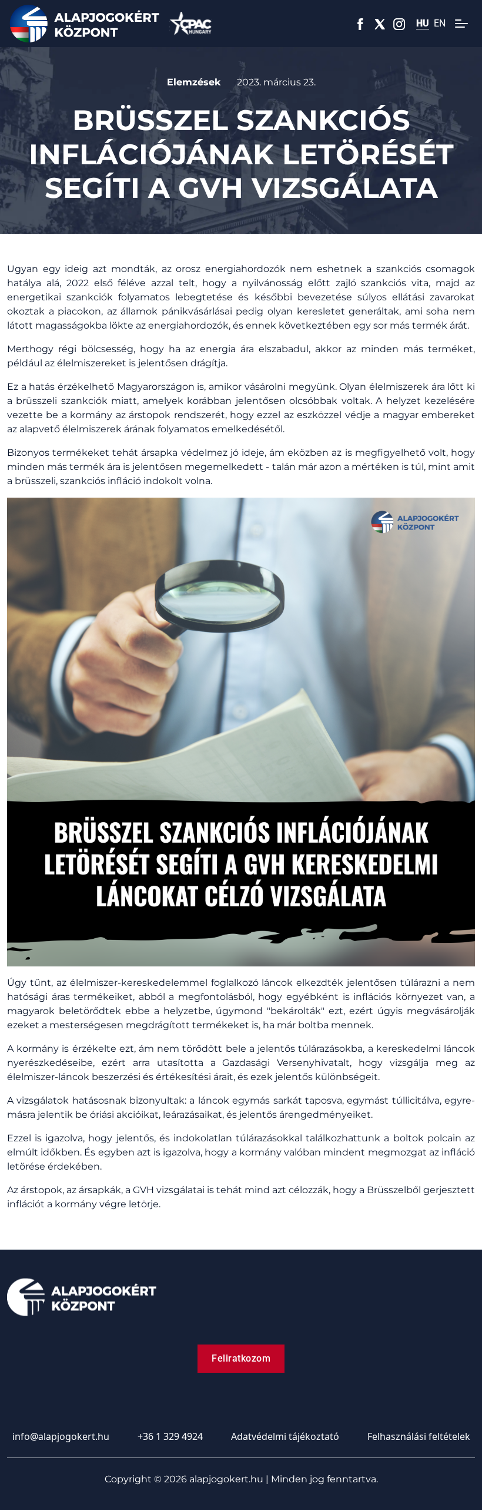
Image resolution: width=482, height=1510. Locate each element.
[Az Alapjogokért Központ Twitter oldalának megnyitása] (380, 23)
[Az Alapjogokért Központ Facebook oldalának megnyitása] (360, 23)
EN (440, 23)
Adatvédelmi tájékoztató (285, 1436)
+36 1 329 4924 (170, 1436)
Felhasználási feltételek (418, 1436)
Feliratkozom (241, 1358)
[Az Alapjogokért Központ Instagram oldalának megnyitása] (399, 23)
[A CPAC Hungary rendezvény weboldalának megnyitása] (190, 23)
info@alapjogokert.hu (60, 1436)
